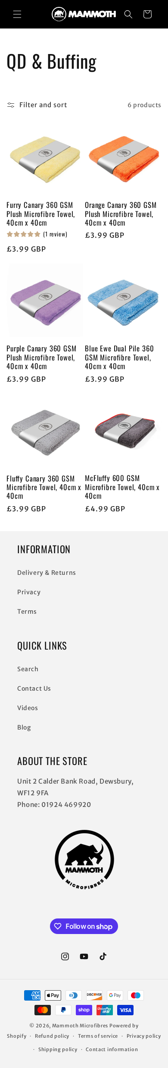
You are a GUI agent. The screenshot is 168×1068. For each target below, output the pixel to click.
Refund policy (52, 1036)
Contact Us (34, 688)
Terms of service (98, 1036)
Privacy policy (144, 1036)
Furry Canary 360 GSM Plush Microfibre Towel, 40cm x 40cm (40, 214)
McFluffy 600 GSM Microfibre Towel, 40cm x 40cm (122, 487)
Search (28, 669)
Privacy (28, 592)
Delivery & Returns (46, 573)
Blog (24, 727)
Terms (27, 611)
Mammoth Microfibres (80, 1026)
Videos (27, 708)
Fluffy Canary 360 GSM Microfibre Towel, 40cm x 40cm (43, 487)
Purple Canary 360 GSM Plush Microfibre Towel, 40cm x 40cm (41, 357)
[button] (17, 14)
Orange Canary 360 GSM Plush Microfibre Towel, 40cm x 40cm (121, 214)
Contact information (112, 1049)
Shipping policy (58, 1049)
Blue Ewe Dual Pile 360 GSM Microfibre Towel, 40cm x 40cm (119, 357)
